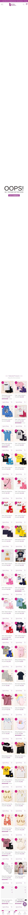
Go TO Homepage (14, 195)
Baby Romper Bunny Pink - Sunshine (10, 828)
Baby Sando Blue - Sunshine (8, 732)
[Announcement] (12, 1)
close (26, 1)
